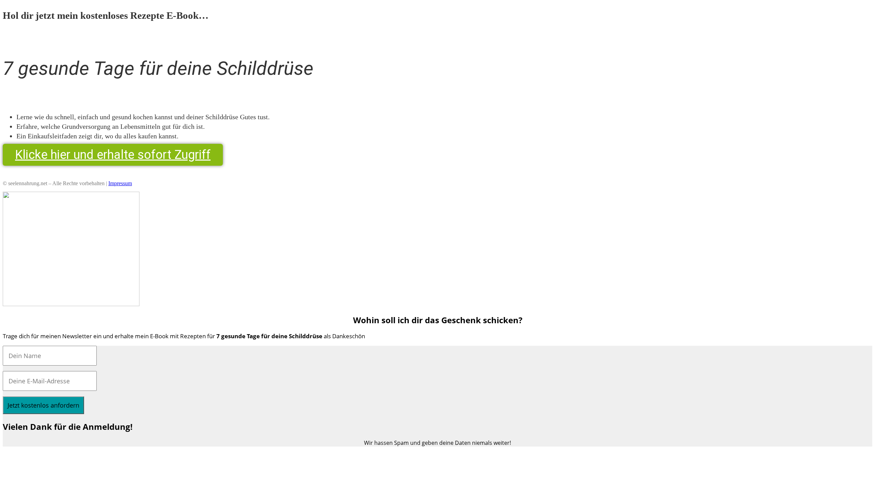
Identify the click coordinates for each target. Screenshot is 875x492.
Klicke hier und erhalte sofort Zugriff (113, 155)
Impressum (120, 183)
